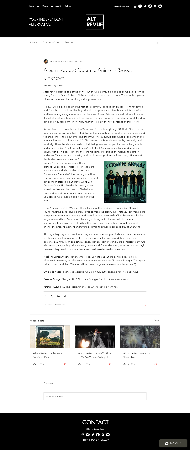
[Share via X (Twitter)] (51, 296)
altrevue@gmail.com (121, 6)
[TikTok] (150, 6)
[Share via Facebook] (45, 296)
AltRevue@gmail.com (95, 429)
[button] (157, 42)
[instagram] (135, 6)
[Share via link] (65, 296)
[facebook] (140, 6)
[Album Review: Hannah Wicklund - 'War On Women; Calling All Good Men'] (95, 337)
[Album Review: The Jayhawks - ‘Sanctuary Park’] (50, 337)
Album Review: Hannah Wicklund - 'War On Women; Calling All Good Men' (95, 355)
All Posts (33, 42)
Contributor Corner (51, 42)
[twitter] (145, 6)
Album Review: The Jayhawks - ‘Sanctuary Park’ (48, 355)
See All (157, 320)
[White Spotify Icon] (155, 6)
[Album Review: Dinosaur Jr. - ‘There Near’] (140, 337)
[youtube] (160, 6)
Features (69, 42)
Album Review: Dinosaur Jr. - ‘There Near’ (138, 355)
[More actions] (144, 61)
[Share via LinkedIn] (58, 296)
